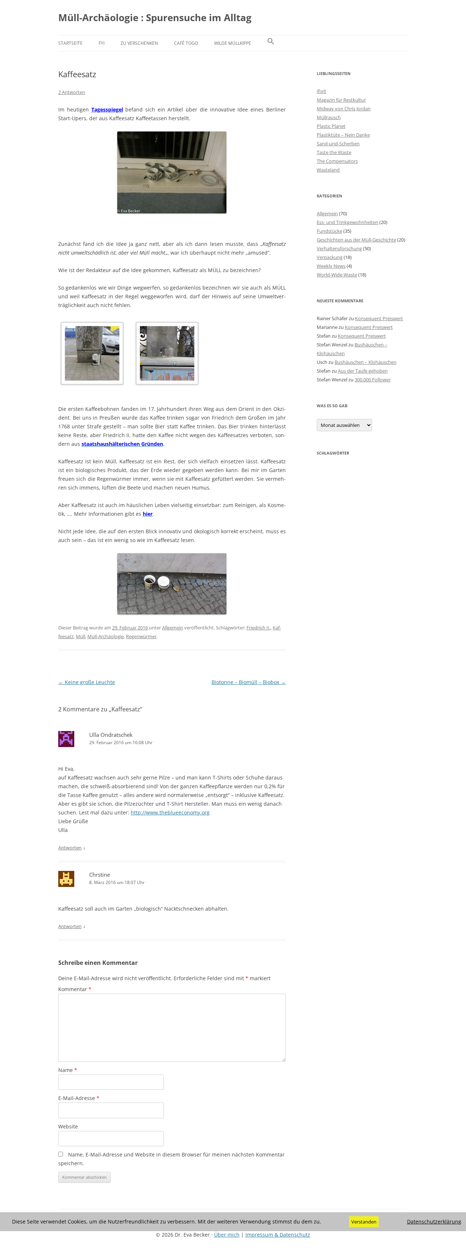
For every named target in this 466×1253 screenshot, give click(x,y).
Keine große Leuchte (86, 682)
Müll (80, 636)
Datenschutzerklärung (434, 1221)
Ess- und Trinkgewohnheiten (347, 222)
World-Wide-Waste (337, 274)
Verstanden (363, 1221)
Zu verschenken (139, 43)
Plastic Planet (331, 126)
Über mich (227, 1234)
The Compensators (337, 161)
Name (67, 1070)
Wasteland (328, 169)
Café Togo (186, 43)
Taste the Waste (334, 152)
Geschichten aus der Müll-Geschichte (356, 239)
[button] (271, 43)
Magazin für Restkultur (341, 100)
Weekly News (331, 266)
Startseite (70, 43)
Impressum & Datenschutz (277, 1234)
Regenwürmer (141, 636)
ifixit (321, 91)
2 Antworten (71, 92)
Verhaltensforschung (339, 248)
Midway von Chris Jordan (344, 108)
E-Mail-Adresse (78, 1098)
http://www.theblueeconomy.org (170, 812)
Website (68, 1126)
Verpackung (330, 257)
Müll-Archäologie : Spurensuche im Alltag (155, 17)
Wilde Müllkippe (232, 43)
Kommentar (74, 989)
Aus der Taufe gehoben (363, 371)
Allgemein (172, 627)
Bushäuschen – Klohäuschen (365, 362)
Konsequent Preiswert (379, 318)
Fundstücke (329, 231)
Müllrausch (329, 117)
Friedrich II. (258, 627)
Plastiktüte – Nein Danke (343, 134)
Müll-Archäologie (105, 636)
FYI (101, 43)
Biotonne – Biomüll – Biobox (249, 682)
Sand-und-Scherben (338, 143)
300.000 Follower (373, 379)
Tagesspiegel (107, 109)
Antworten (70, 847)
